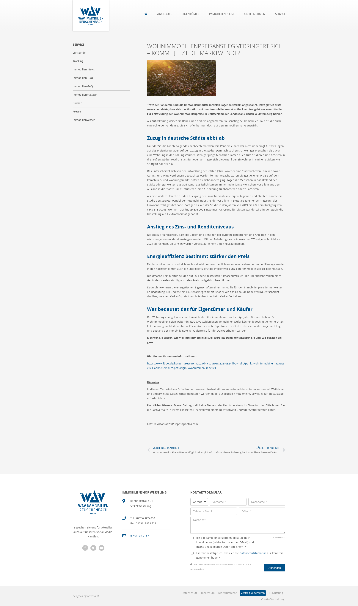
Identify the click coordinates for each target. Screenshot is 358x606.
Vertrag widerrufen (253, 593)
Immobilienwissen (84, 120)
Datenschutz (189, 593)
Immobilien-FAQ (83, 86)
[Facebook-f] (85, 548)
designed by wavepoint (86, 596)
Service (280, 14)
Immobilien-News (84, 69)
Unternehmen (254, 14)
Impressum (207, 593)
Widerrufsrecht (227, 593)
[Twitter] (93, 548)
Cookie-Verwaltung (273, 599)
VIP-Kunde (79, 52)
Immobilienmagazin (85, 94)
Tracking (78, 61)
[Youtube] (101, 548)
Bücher (77, 103)
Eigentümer (190, 14)
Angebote (164, 14)
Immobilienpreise (221, 14)
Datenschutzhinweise (253, 553)
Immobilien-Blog (83, 78)
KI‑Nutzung (276, 593)
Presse (77, 111)
